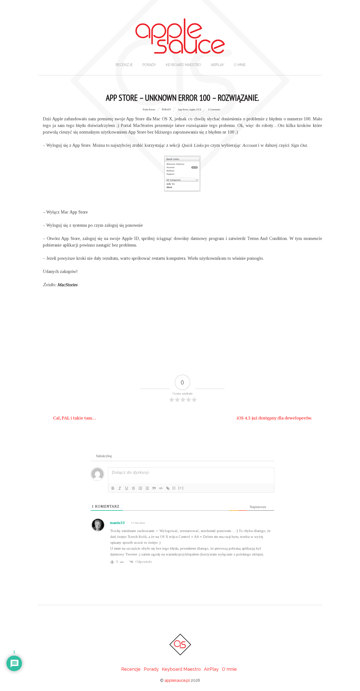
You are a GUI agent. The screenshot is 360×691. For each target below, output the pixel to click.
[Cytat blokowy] (154, 488)
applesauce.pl (177, 680)
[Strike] (133, 488)
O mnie (240, 65)
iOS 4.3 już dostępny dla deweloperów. (275, 417)
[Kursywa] (119, 488)
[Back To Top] (180, 619)
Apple (192, 109)
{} (174, 488)
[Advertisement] (182, 335)
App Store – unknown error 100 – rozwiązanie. (182, 97)
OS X (198, 109)
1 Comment (214, 109)
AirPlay (217, 65)
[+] (181, 488)
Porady (149, 65)
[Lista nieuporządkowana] (147, 488)
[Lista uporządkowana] (140, 488)
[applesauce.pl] (180, 49)
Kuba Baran (149, 109)
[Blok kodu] (160, 488)
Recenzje (124, 65)
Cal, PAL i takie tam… (74, 417)
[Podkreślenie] (126, 488)
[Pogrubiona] (112, 488)
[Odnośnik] (167, 488)
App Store (183, 109)
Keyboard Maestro (183, 65)
